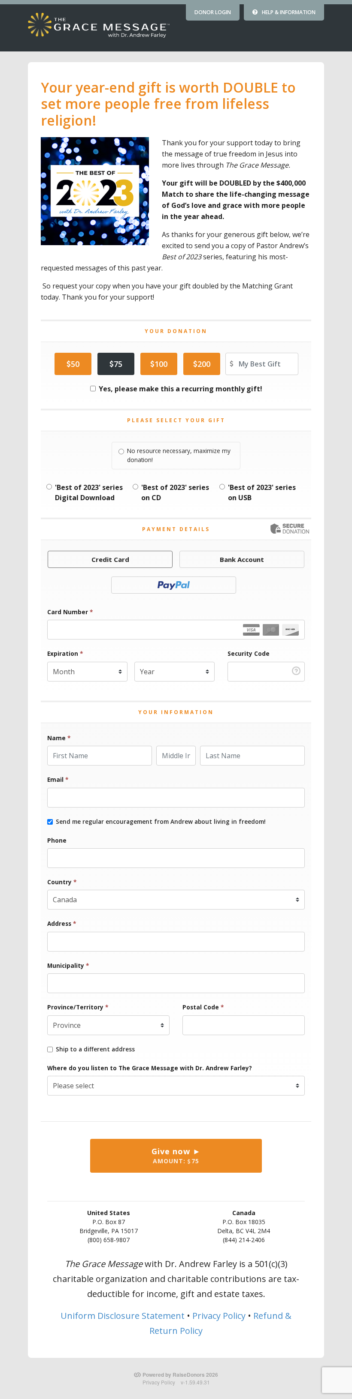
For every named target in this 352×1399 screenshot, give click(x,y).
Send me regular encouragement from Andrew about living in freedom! (161, 822)
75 (118, 364)
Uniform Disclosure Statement (123, 1315)
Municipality (68, 965)
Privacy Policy (219, 1315)
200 (203, 364)
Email (57, 779)
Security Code (249, 653)
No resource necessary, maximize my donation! (179, 455)
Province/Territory (77, 1007)
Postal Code (203, 1007)
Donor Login (212, 12)
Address (61, 923)
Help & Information (289, 12)
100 (161, 364)
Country (61, 882)
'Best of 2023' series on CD (175, 492)
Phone (57, 840)
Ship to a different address (95, 1049)
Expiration (65, 653)
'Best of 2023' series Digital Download (89, 492)
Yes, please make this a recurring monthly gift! (180, 388)
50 (75, 364)
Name (58, 738)
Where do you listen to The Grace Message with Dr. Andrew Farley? (149, 1068)
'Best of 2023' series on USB (262, 492)
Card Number (70, 612)
